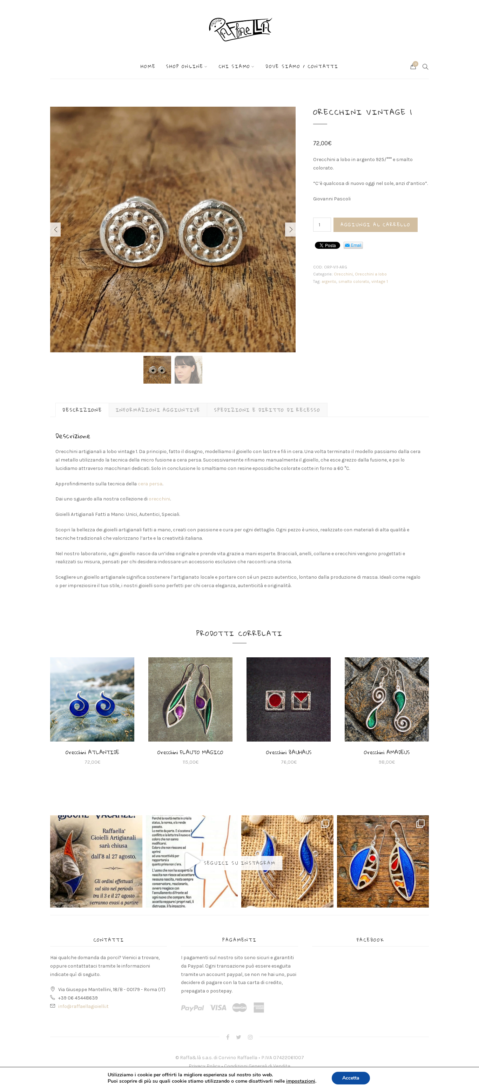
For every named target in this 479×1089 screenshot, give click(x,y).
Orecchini (343, 274)
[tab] (82, 410)
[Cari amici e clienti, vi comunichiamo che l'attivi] (96, 861)
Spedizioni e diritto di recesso (267, 410)
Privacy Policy (204, 1066)
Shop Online (184, 66)
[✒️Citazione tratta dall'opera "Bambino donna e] (192, 861)
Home (148, 66)
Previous (55, 230)
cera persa (150, 484)
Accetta (350, 1078)
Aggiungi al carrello (375, 224)
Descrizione (82, 410)
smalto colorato (353, 281)
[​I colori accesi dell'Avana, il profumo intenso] (383, 861)
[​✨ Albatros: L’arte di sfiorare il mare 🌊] (287, 861)
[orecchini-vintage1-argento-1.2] (173, 229)
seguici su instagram (240, 863)
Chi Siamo (234, 66)
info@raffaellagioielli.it (83, 1006)
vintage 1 (379, 281)
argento (329, 281)
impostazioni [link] (300, 1081)
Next (290, 230)
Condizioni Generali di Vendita (257, 1066)
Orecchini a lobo (371, 274)
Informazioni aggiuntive (158, 410)
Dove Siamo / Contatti (301, 66)
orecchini (159, 499)
